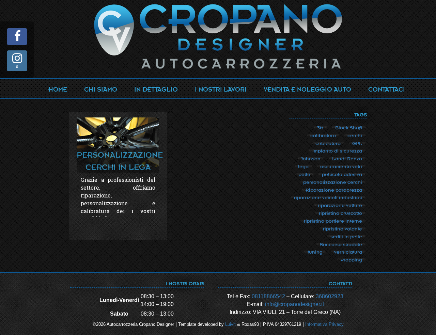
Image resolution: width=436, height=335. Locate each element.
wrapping (351, 259)
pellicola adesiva (342, 174)
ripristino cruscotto (340, 213)
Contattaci (386, 89)
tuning (315, 252)
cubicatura (328, 143)
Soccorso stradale (341, 244)
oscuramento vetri (341, 166)
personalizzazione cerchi (332, 182)
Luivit (230, 324)
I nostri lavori (221, 89)
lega (303, 166)
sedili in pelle (346, 236)
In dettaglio (156, 89)
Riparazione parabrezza (334, 190)
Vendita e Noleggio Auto (307, 89)
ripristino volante (342, 228)
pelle (304, 174)
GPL (357, 143)
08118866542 (268, 296)
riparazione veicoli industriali (328, 197)
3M (320, 127)
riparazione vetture (340, 205)
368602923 (329, 296)
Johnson (311, 158)
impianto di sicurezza (337, 150)
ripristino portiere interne (333, 221)
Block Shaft (348, 127)
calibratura (323, 135)
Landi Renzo (347, 158)
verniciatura (348, 252)
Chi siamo (100, 89)
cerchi (354, 135)
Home (57, 89)
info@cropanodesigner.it (294, 304)
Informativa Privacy (324, 324)
